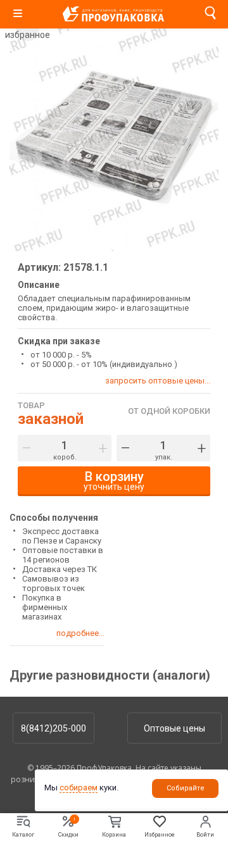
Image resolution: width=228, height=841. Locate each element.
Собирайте (186, 788)
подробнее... (80, 633)
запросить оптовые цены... (157, 380)
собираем (79, 787)
